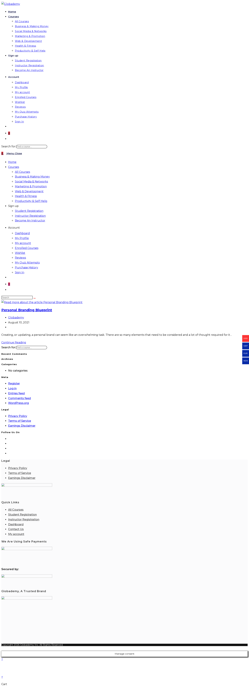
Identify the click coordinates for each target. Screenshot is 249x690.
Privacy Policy (17, 416)
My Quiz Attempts (27, 262)
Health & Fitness (26, 196)
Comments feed (19, 398)
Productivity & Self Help (31, 201)
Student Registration (29, 210)
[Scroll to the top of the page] (2, 648)
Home (12, 162)
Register (14, 383)
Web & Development (29, 191)
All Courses (22, 171)
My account (23, 243)
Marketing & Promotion (31, 186)
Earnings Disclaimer (21, 425)
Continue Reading (14, 342)
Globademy (16, 317)
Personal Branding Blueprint (26, 310)
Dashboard (22, 233)
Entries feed (16, 393)
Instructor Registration (30, 215)
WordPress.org (18, 403)
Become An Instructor (30, 220)
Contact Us (16, 529)
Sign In (19, 272)
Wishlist (20, 253)
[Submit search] (34, 298)
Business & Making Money (32, 176)
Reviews (20, 257)
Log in (12, 388)
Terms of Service (19, 420)
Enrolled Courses (26, 248)
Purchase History (26, 267)
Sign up (13, 206)
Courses (13, 167)
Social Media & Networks (31, 181)
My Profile (22, 238)
